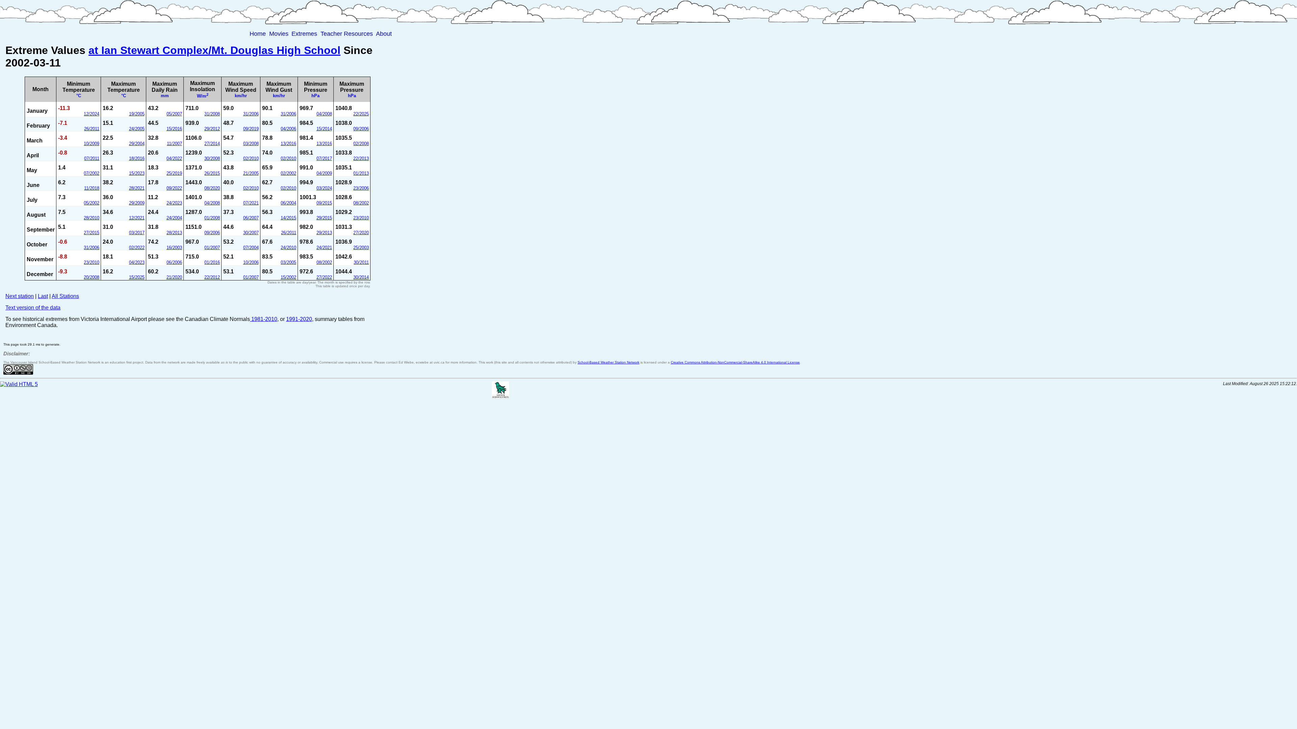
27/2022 (324, 277)
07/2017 (324, 158)
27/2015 (91, 232)
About (384, 33)
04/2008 (324, 113)
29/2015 (324, 217)
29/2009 (137, 203)
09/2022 (174, 188)
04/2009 (324, 173)
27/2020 (361, 232)
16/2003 (174, 247)
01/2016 (212, 262)
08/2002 (361, 203)
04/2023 (137, 262)
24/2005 (137, 128)
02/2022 (137, 247)
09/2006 (361, 128)
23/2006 (361, 188)
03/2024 (324, 188)
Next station (19, 296)
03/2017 (137, 232)
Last (43, 296)
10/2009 (91, 143)
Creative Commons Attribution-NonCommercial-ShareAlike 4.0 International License (735, 362)
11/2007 (174, 143)
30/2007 (251, 232)
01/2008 (212, 217)
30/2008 (212, 158)
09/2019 (251, 128)
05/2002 (91, 203)
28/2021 (137, 188)
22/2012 (212, 277)
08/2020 (212, 188)
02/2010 (251, 158)
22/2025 (361, 113)
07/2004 (251, 247)
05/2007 (174, 113)
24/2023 (174, 203)
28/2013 (174, 232)
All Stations (65, 296)
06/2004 (288, 203)
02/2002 (288, 173)
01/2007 (212, 247)
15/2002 (288, 277)
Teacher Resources (347, 33)
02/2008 (361, 143)
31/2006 (251, 113)
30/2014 (361, 277)
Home (258, 33)
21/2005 (251, 173)
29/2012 (212, 128)
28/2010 (91, 217)
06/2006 (174, 262)
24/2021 (324, 247)
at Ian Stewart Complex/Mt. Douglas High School (214, 50)
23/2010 (361, 217)
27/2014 (212, 143)
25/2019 (174, 173)
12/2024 (91, 113)
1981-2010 (263, 319)
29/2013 (324, 232)
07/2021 (251, 203)
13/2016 (288, 143)
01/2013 (361, 173)
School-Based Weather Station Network (608, 362)
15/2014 (324, 128)
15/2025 (137, 277)
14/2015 (288, 217)
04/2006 (288, 128)
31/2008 (212, 113)
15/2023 (137, 173)
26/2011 (91, 128)
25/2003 (361, 247)
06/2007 (251, 217)
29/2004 (137, 143)
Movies (278, 33)
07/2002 (91, 173)
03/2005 (288, 262)
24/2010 (288, 247)
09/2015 (324, 203)
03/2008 (251, 143)
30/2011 (361, 262)
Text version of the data (32, 307)
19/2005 (137, 113)
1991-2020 (299, 319)
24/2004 (174, 217)
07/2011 (91, 158)
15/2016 (174, 128)
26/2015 (212, 173)
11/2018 (91, 188)
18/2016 (137, 158)
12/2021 (137, 217)
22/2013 (361, 158)
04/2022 (174, 158)
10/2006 (251, 262)
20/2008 (91, 277)
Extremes (304, 33)
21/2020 (174, 277)
